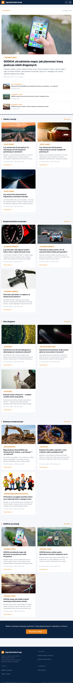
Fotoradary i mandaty (11, 246)
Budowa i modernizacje (13, 422)
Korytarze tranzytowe (47, 346)
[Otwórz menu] (70, 2)
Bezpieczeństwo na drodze (14, 221)
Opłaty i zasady (9, 119)
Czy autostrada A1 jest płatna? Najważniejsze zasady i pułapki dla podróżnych (52, 149)
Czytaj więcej (7, 164)
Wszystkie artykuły (35, 632)
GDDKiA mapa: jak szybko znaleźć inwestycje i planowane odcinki (30, 106)
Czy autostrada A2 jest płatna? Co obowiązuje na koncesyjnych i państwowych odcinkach (16, 149)
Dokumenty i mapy (10, 57)
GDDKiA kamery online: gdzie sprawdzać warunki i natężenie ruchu (30, 96)
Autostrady (8, 346)
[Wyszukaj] (66, 2)
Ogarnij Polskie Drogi (11, 682)
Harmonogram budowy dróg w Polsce (16, 493)
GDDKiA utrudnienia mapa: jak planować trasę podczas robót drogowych (14, 554)
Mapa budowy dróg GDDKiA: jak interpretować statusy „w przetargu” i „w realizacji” (34, 86)
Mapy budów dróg (16, 84)
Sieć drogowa (9, 321)
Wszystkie (67, 119)
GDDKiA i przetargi (11, 524)
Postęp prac (44, 446)
